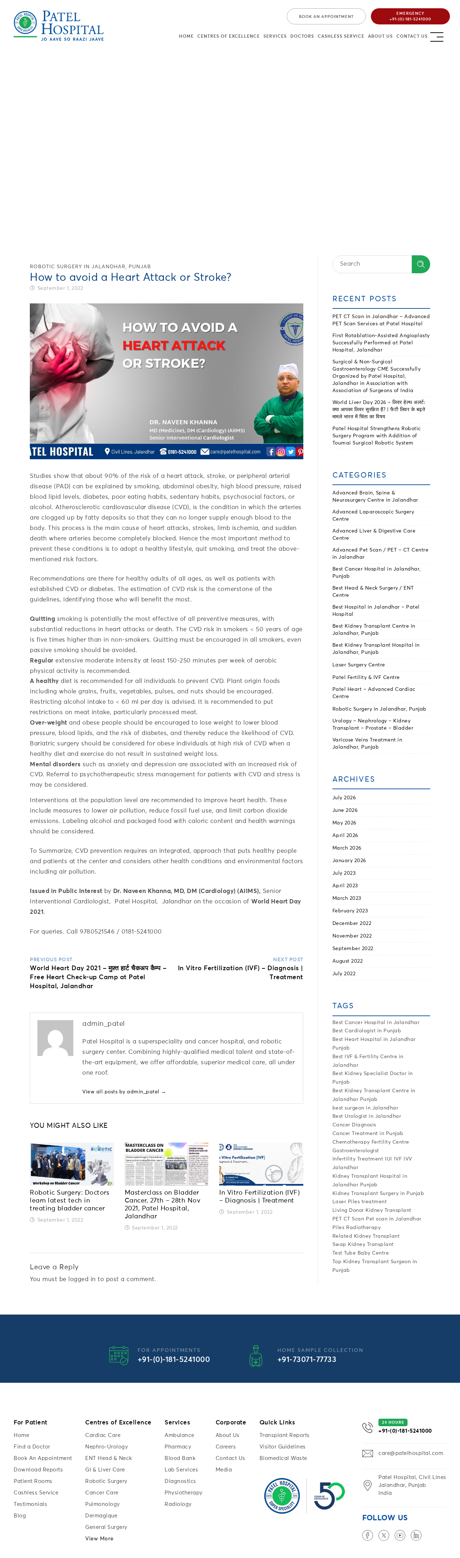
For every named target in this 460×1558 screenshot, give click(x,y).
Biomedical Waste (283, 1458)
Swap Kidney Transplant (363, 1244)
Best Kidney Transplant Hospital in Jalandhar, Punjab (376, 649)
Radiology (178, 1504)
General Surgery (106, 1527)
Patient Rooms (33, 1481)
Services (275, 36)
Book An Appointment (43, 1458)
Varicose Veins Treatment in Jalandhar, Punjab (367, 744)
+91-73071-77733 (307, 1360)
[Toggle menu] (443, 35)
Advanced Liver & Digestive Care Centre (374, 535)
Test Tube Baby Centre (360, 1253)
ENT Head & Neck (108, 1458)
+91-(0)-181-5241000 (174, 1360)
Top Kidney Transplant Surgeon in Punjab (374, 1266)
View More (99, 1538)
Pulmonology (102, 1504)
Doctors (302, 36)
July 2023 (344, 873)
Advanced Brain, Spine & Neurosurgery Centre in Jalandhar (375, 496)
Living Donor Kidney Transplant (371, 1210)
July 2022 (344, 973)
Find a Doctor (32, 1447)
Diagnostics (180, 1481)
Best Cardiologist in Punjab (366, 1030)
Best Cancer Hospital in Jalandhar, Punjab (376, 573)
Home (186, 36)
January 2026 (349, 860)
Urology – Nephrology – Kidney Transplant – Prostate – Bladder (373, 724)
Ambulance (179, 1435)
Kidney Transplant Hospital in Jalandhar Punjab (370, 1180)
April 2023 (345, 885)
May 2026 (344, 822)
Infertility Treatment (357, 1159)
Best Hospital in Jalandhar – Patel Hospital (376, 611)
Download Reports (38, 1470)
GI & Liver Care (105, 1470)
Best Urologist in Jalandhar (366, 1116)
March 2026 (347, 848)
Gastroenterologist (355, 1150)
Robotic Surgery (106, 1481)
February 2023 (350, 910)
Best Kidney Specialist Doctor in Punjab (372, 1078)
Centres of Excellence (228, 36)
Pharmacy (178, 1447)
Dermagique (101, 1516)
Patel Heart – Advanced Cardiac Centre (373, 693)
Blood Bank (180, 1458)
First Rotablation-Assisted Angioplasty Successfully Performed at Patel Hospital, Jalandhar (381, 343)
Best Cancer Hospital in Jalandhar (376, 1022)
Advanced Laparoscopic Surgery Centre (373, 516)
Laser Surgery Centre (358, 665)
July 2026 (344, 797)
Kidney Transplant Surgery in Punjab (378, 1193)
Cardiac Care (102, 1435)
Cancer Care (102, 1493)
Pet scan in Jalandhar (394, 1219)
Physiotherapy (184, 1493)
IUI (388, 1159)
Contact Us (412, 36)
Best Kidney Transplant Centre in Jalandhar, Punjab (373, 630)
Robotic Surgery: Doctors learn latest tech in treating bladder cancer (69, 1201)
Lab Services (181, 1470)
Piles (338, 1227)
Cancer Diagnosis (354, 1124)
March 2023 (347, 898)
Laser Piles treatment (359, 1201)
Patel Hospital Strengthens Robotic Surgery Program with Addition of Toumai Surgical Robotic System (376, 436)
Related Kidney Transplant (366, 1236)
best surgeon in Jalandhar (365, 1108)
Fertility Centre (390, 1142)
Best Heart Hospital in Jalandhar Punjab (374, 1044)
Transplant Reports (284, 1435)
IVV (408, 1159)
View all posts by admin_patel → (124, 1091)
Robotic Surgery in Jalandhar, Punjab (90, 266)
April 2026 (345, 835)
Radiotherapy (363, 1227)
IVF (398, 1159)
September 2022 (352, 948)
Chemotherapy (351, 1142)
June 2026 (345, 810)
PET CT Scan (348, 1219)
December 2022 (352, 923)
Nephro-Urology (106, 1447)
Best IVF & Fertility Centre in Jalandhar (368, 1061)
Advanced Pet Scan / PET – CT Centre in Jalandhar (380, 554)
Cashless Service (341, 36)
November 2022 (352, 936)
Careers (226, 1447)
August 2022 (347, 961)
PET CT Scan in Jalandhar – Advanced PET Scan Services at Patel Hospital (381, 320)
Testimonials (30, 1504)
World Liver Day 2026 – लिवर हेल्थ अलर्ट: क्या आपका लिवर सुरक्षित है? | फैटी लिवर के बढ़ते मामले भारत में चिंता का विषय (379, 409)
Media (224, 1470)
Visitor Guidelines (282, 1447)
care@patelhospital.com (410, 1453)
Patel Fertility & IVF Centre (366, 677)
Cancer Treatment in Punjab (368, 1133)
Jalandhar (345, 1167)
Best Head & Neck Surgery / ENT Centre (373, 592)
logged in (82, 1279)
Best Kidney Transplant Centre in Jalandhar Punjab (373, 1095)
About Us (380, 36)
